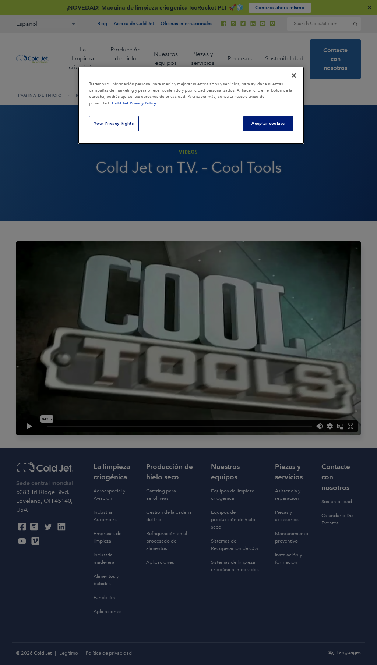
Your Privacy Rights (114, 123)
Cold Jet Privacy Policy (134, 103)
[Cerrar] (294, 75)
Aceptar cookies (268, 123)
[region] (191, 105)
